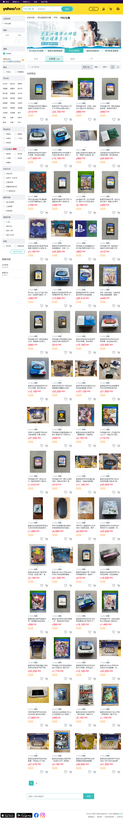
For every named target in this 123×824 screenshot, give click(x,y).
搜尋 (89, 796)
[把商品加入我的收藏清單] (41, 119)
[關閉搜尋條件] (32, 8)
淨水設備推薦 (73, 50)
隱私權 (99, 817)
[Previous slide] (28, 89)
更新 (121, 814)
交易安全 (120, 817)
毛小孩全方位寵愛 (36, 50)
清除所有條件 (17, 251)
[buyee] (13, 60)
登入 (93, 9)
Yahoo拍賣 (11, 9)
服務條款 (91, 817)
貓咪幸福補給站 (92, 50)
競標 (72, 58)
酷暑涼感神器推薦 (55, 50)
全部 (36, 58)
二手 (91, 58)
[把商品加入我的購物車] (46, 119)
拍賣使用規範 (109, 817)
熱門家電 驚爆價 (111, 50)
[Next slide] (47, 89)
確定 (19, 41)
